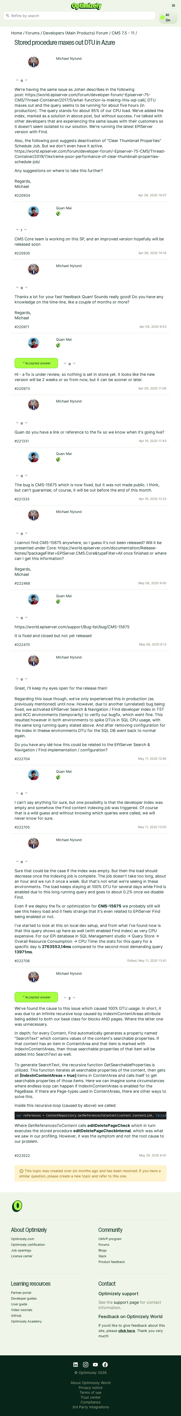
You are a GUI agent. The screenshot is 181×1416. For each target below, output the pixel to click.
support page (126, 1302)
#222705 (22, 827)
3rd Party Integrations (90, 1407)
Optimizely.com (22, 1239)
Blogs (102, 1250)
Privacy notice (90, 1387)
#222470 (22, 644)
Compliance (90, 1402)
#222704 (22, 759)
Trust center (91, 1397)
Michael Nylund (69, 58)
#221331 (22, 441)
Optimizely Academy (26, 1321)
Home (16, 33)
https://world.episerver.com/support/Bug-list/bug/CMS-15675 (72, 627)
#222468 (22, 583)
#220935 (22, 253)
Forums (33, 33)
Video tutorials (21, 1310)
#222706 (22, 961)
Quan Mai (64, 208)
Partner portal (21, 1292)
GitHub (16, 1315)
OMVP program (110, 1239)
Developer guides (24, 1298)
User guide (19, 1304)
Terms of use (90, 1392)
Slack (102, 1256)
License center (21, 1256)
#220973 (22, 388)
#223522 (22, 1155)
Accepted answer (36, 363)
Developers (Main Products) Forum (75, 33)
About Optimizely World (91, 1382)
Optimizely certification (28, 1244)
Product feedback (111, 1262)
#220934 (22, 195)
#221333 (22, 499)
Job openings (21, 1250)
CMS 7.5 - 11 (123, 33)
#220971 (22, 327)
